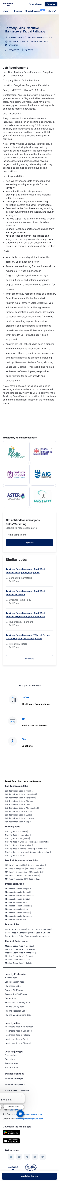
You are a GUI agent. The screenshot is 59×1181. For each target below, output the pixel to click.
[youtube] (19, 1157)
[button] (51, 4)
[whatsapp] (11, 1157)
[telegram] (27, 1157)
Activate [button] (29, 542)
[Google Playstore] (11, 1132)
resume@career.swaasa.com (29, 1114)
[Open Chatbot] (20, 1113)
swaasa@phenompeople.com (29, 1118)
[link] (7, 4)
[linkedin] (35, 1157)
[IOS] (11, 1140)
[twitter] (43, 1157)
